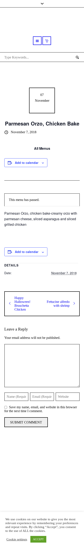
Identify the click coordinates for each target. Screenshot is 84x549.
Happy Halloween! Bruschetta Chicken (22, 303)
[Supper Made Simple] (42, 474)
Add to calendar (26, 162)
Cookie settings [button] (16, 539)
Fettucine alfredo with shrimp (58, 303)
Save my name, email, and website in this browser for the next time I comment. (40, 409)
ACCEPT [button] (38, 539)
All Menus (42, 148)
